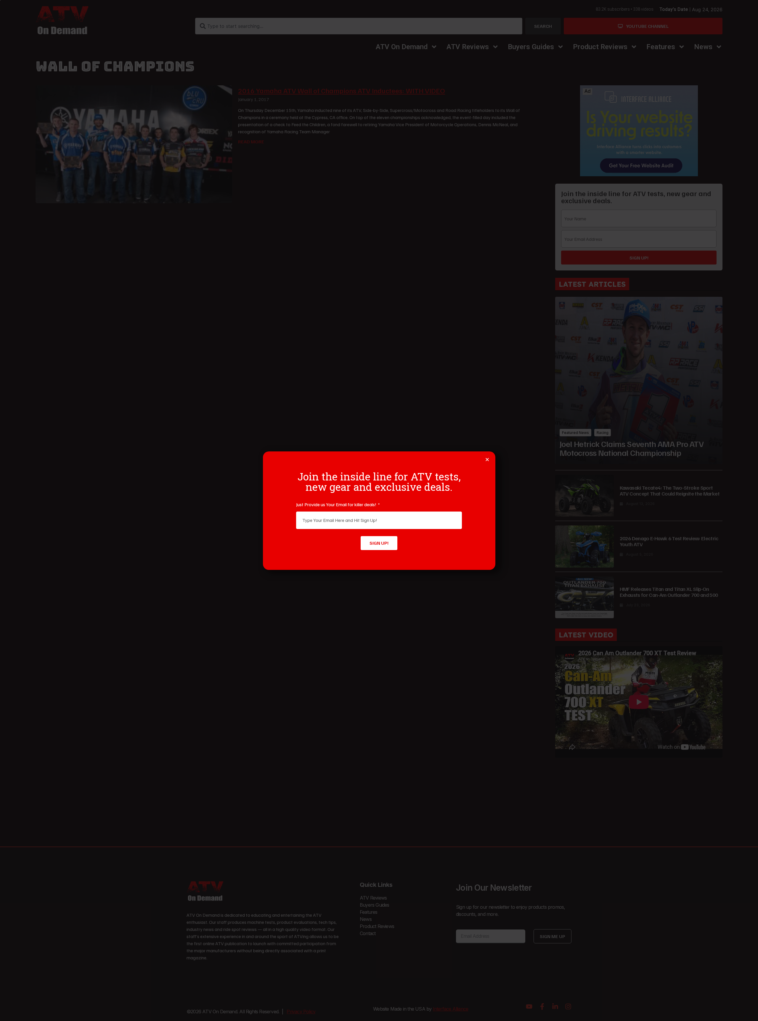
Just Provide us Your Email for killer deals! (336, 504)
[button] (487, 459)
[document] (379, 510)
